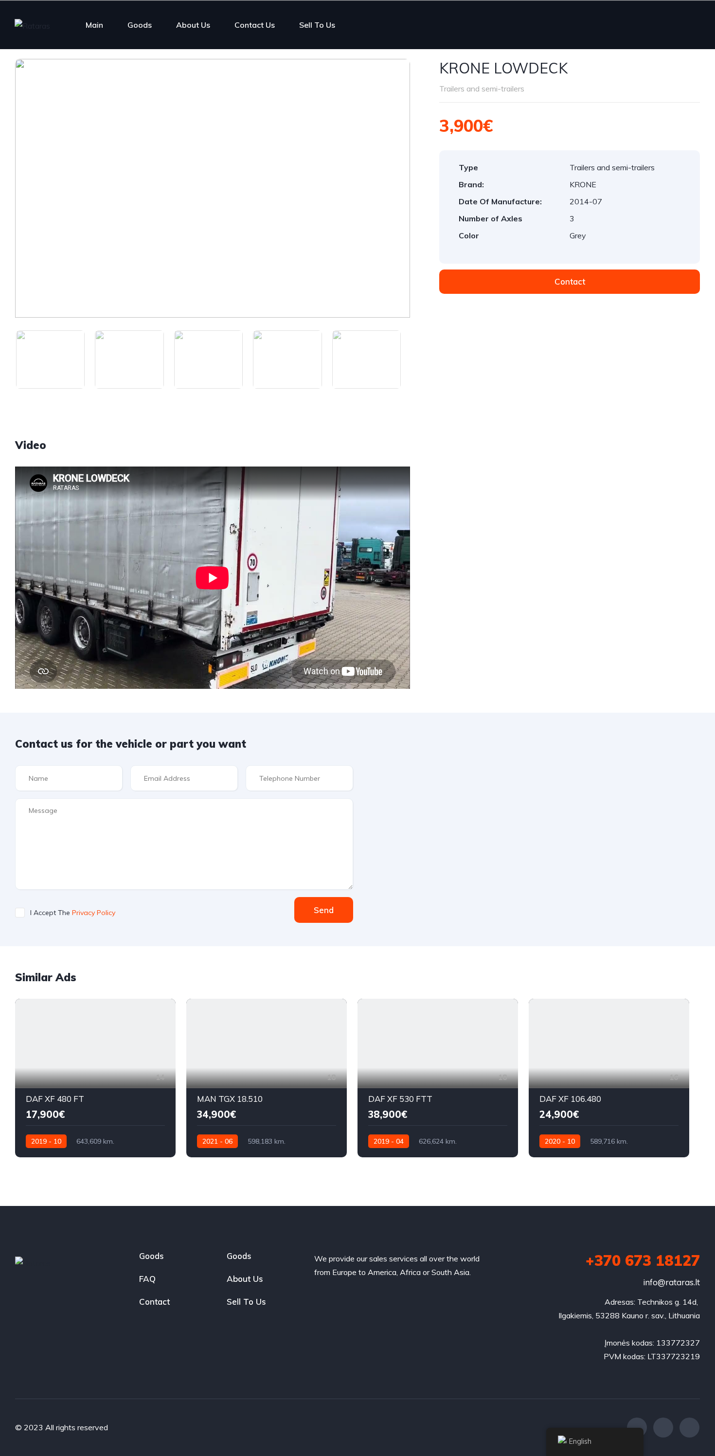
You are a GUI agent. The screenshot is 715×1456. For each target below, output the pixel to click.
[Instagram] (663, 1428)
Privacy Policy (93, 912)
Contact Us (254, 25)
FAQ (147, 1279)
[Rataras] (32, 25)
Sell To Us (317, 25)
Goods (139, 25)
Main (94, 25)
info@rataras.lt (671, 1282)
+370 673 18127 (643, 1260)
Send (324, 910)
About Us (193, 25)
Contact (154, 1301)
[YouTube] (689, 1428)
